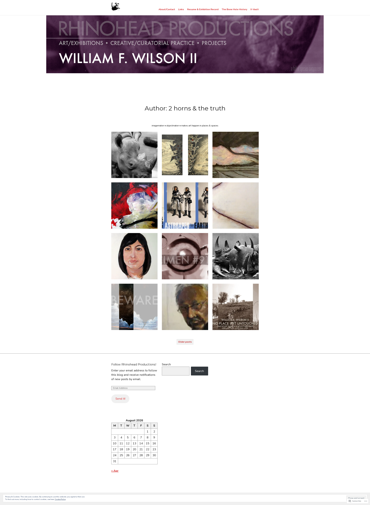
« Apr (115, 471)
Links (181, 9)
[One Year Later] (235, 307)
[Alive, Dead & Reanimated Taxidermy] (185, 256)
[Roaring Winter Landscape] (235, 205)
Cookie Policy (60, 499)
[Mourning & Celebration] (235, 155)
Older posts (185, 341)
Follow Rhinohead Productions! (133, 364)
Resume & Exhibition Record (203, 9)
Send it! (120, 399)
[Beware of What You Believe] (134, 307)
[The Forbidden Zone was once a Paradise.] (185, 205)
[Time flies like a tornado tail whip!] (134, 205)
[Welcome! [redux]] (134, 155)
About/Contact (167, 9)
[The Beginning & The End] (185, 155)
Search (166, 364)
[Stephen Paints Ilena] (134, 256)
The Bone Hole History (234, 9)
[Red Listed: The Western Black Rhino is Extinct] (235, 256)
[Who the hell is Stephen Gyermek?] (185, 307)
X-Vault (254, 9)
